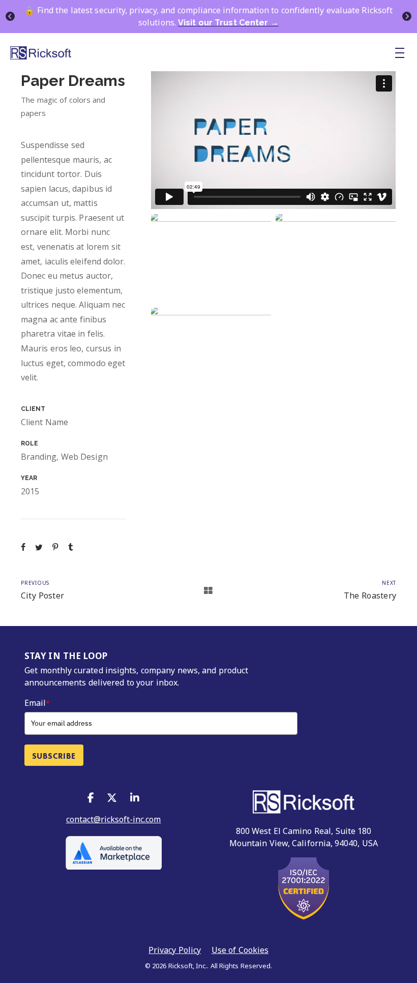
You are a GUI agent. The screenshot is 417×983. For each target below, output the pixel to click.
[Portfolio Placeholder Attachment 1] (211, 259)
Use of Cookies (240, 950)
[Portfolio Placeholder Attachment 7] (335, 259)
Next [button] (407, 17)
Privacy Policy (174, 950)
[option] (208, 16)
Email (37, 702)
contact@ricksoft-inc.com (113, 819)
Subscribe (54, 756)
